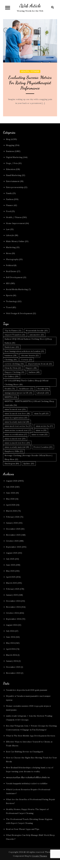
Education (10, 169)
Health (10, 388)
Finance (9, 205)
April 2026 (10, 505)
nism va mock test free (17, 443)
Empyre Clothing (14, 372)
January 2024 (12, 661)
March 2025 (11, 583)
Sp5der (28, 463)
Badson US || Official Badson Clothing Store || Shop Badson (28, 341)
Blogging (10, 145)
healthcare (26, 388)
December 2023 (13, 667)
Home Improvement (15, 223)
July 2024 (10, 631)
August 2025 (11, 553)
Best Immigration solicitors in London (24, 351)
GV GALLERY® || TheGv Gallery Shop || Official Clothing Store (26, 382)
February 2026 (12, 517)
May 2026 (10, 499)
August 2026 (11, 481)
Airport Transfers (15, 334)
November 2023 (13, 673)
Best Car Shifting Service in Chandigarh (24, 751)
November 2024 (13, 607)
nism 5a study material (17, 422)
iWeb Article (30, 6)
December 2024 (13, 601)
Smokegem (12, 463)
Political (10, 265)
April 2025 (10, 577)
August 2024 (11, 625)
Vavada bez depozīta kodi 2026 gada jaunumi (26, 690)
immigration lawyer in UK (18, 393)
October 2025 (12, 541)
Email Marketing (13, 175)
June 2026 (10, 493)
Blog (8, 139)
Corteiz (26, 359)
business (11, 355)
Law (8, 229)
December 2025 (13, 529)
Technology (11, 301)
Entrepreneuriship (15, 187)
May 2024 (10, 643)
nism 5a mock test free (17, 413)
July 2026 (10, 487)
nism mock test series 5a (18, 426)
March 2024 (11, 655)
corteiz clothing (14, 364)
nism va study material (17, 447)
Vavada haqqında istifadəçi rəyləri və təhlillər (27, 783)
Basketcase (12, 347)
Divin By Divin (13, 368)
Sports (9, 295)
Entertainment (13, 181)
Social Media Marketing (17, 289)
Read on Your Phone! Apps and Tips (23, 829)
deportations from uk (40, 364)
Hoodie (43, 388)
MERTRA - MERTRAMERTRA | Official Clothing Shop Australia (29, 403)
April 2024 (10, 649)
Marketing (11, 247)
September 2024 (13, 619)
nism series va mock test (18, 430)
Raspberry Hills (14, 451)
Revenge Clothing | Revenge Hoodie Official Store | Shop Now (28, 457)
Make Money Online (15, 241)
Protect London (42, 447)
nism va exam (40, 434)
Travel (9, 307)
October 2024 (12, 613)
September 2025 (13, 547)
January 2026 (12, 523)
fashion (34, 372)
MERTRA (11, 397)
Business (10, 151)
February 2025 (12, 589)
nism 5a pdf (41, 413)
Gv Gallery (11, 376)
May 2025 (10, 571)
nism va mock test (15, 438)
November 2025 (13, 535)
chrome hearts (30, 355)
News (8, 253)
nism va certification (16, 434)
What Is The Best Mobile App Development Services (30, 735)
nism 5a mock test (15, 409)
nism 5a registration (16, 417)
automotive (36, 334)
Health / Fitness (30, 71)
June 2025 (10, 565)
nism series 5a (44, 426)
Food (8, 211)
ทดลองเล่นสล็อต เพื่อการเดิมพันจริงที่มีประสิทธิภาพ (28, 777)
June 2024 (10, 637)
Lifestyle (10, 235)
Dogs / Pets (12, 163)
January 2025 (12, 595)
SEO (8, 283)
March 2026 (11, 511)
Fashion (9, 199)
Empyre (31, 368)
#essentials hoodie (37, 330)
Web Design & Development (19, 313)
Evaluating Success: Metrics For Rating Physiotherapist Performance (30, 82)
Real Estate (11, 271)
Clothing (11, 359)
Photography (12, 259)
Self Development (14, 277)
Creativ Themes (39, 856)
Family (9, 193)
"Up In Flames (13, 330)
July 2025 (10, 559)
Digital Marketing (14, 157)
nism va (41, 430)
